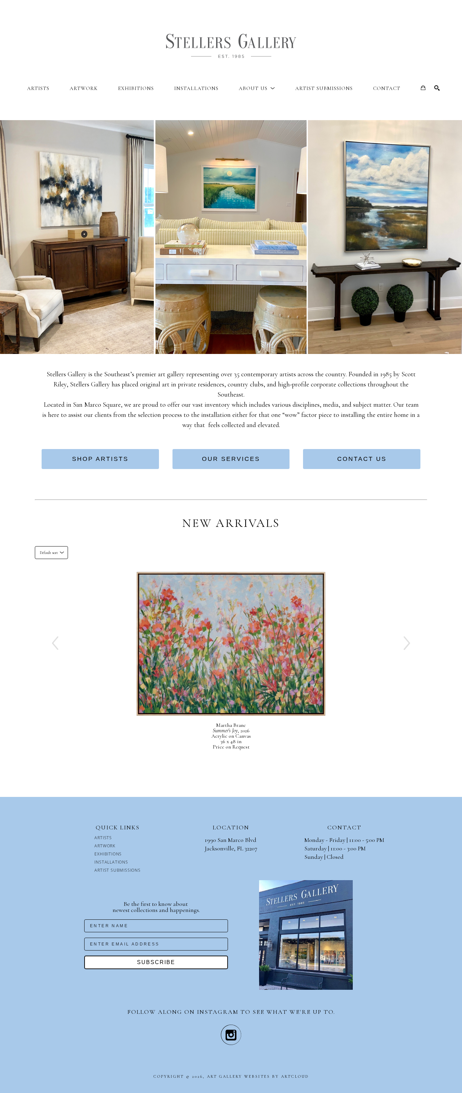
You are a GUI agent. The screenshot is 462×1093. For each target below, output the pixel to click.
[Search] (437, 88)
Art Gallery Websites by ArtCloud (258, 1076)
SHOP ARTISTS (100, 458)
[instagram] (231, 1035)
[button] (257, 88)
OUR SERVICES (231, 458)
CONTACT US (362, 458)
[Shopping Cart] (423, 87)
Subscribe (156, 962)
